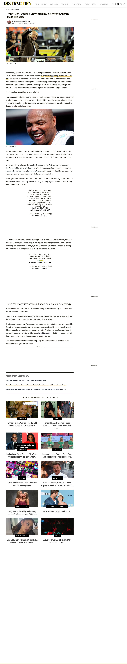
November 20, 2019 (39, 216)
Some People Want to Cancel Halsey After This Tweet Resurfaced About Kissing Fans (36, 385)
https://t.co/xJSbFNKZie (40, 208)
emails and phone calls (21, 106)
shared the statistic (44, 333)
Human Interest (90, 4)
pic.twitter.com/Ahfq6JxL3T (40, 210)
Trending (64, 4)
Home (7, 9)
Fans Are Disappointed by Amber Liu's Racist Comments (26, 380)
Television (54, 4)
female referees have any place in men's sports (24, 171)
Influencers (76, 4)
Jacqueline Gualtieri (22, 21)
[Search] (112, 3)
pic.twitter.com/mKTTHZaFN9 (40, 262)
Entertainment (41, 4)
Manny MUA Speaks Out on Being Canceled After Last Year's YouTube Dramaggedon (36, 389)
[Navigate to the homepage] (18, 3)
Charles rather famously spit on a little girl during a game (31, 182)
